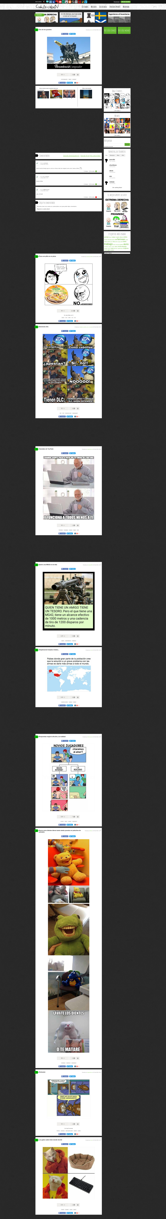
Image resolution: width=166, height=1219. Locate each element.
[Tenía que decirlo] (79, 1)
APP (129, 257)
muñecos (68, 1062)
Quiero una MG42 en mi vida (48, 564)
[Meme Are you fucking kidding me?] (122, 95)
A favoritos (78, 74)
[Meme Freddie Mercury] (127, 106)
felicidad (110, 239)
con (66, 317)
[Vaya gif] (76, 1)
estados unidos (64, 702)
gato (109, 250)
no (72, 317)
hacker (70, 530)
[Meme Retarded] (112, 95)
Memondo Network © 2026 (123, 259)
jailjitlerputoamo (46, 189)
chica (105, 241)
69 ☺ (63, 74)
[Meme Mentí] (122, 100)
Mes (118, 155)
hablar (113, 237)
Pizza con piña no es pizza (47, 256)
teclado (66, 1209)
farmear (121, 239)
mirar (114, 244)
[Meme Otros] (106, 95)
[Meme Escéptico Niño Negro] (122, 130)
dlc (60, 413)
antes (125, 237)
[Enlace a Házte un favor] (56, 98)
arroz (109, 248)
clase (110, 246)
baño (124, 241)
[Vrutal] (60, 1)
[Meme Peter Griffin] (117, 130)
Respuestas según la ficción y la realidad (52, 736)
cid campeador (64, 79)
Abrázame (42, 1072)
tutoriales (66, 530)
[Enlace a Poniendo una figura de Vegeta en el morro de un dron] (86, 98)
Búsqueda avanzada (108, 146)
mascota (118, 244)
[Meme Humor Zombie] (127, 130)
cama (71, 1209)
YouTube (61, 530)
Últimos (85, 6)
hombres (106, 246)
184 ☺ (63, 816)
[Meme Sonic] (112, 106)
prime (113, 239)
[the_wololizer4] (38, 177)
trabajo (108, 244)
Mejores (94, 6)
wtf (116, 239)
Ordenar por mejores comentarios (90, 155)
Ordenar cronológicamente (71, 155)
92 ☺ (63, 408)
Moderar (126, 6)
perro (121, 244)
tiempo (124, 246)
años (116, 246)
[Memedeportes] (50, 1)
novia (120, 246)
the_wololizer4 (46, 176)
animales (63, 1062)
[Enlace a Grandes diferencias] (69, 98)
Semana (112, 155)
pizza (63, 317)
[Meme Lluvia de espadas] (127, 120)
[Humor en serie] (66, 1)
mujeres (126, 248)
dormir (75, 1130)
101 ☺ (63, 1205)
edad (112, 248)
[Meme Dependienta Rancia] (106, 130)
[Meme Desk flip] (112, 100)
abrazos (62, 1130)
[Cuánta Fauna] (69, 1)
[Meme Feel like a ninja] (117, 95)
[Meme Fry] (117, 100)
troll (91, 650)
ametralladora (68, 640)
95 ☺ (63, 525)
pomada (74, 79)
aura (125, 244)
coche (113, 246)
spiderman (120, 248)
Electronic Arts (43, 326)
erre (91, 1140)
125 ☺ (63, 636)
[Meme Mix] (122, 106)
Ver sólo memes (124, 30)
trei (91, 29)
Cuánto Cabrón (108, 253)
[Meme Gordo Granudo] (127, 125)
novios (62, 821)
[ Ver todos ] (117, 110)
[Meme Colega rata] (112, 130)
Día (106, 155)
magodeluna (89, 449)
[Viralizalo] (85, 1)
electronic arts (68, 413)
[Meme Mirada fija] (106, 100)
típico (75, 530)
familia (105, 239)
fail (77, 530)
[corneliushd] (38, 163)
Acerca (107, 257)
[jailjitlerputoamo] (38, 190)
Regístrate (116, 1)
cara (111, 241)
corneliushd (45, 163)
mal (109, 241)
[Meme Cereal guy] (127, 100)
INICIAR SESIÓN (126, 1)
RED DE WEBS (38, 1)
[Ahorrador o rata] (82, 1)
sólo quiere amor (69, 1130)
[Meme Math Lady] (117, 120)
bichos (58, 1130)
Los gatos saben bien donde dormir (50, 1140)
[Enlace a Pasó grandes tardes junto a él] (43, 98)
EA (63, 413)
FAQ (126, 257)
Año (123, 155)
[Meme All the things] (112, 125)
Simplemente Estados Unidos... (49, 650)
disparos (74, 640)
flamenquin (90, 736)
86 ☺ (63, 1058)
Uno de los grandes (45, 29)
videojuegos (75, 413)
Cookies (123, 257)
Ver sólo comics (110, 30)
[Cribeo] (63, 1)
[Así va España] (57, 1)
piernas (115, 248)
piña (69, 317)
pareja (69, 821)
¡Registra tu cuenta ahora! (43, 209)
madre (117, 237)
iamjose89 (90, 564)
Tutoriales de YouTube (46, 449)
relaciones (75, 821)
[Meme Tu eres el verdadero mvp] (106, 125)
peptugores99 (89, 256)
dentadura (74, 1062)
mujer (126, 239)
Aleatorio (103, 6)
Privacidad (117, 257)
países (70, 702)
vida (113, 241)
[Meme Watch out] (106, 106)
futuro (110, 237)
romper (106, 248)
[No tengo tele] (73, 1)
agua (119, 241)
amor (66, 821)
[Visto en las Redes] (53, 1)
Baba (91, 830)
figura (70, 79)
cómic (79, 1130)
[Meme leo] (112, 120)
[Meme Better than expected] (127, 95)
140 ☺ (63, 697)
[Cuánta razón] (47, 1)
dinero (121, 237)
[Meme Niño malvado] (117, 125)
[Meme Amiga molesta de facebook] (106, 120)
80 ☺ (63, 311)
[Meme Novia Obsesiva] (122, 125)
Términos (112, 257)
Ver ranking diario (117, 187)
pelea (116, 241)
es (74, 317)
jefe (122, 241)
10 (36, 256)
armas (74, 702)
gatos (75, 1209)
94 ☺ (63, 1124)
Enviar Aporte (114, 6)
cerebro (112, 250)
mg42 (63, 640)
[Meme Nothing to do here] (117, 106)
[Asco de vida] (44, 1)
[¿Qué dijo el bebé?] (117, 229)
